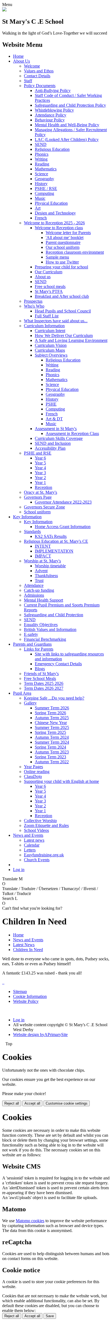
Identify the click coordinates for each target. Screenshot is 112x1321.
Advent (41, 570)
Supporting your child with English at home (61, 781)
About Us (21, 61)
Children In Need (28, 949)
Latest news (34, 840)
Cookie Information (30, 996)
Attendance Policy (50, 115)
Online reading (36, 771)
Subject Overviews (51, 355)
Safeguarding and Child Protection (53, 614)
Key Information (27, 516)
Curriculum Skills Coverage (59, 438)
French (41, 218)
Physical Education (51, 203)
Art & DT (54, 418)
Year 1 (40, 482)
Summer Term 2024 (52, 742)
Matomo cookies (30, 1220)
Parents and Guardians (32, 644)
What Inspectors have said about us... (56, 320)
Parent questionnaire (63, 242)
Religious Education (52, 149)
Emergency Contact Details (58, 663)
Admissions (34, 595)
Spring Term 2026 (50, 712)
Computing (44, 193)
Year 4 (40, 467)
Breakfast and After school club (62, 296)
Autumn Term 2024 (52, 737)
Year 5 (40, 463)
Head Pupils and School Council (63, 311)
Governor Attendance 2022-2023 (63, 502)
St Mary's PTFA (49, 291)
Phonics (41, 154)
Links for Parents (38, 649)
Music (40, 198)
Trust (39, 580)
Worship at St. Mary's (42, 561)
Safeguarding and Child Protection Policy (70, 105)
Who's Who (34, 306)
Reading (42, 164)
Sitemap (20, 991)
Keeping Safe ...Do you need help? (54, 698)
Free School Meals (40, 678)
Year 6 (40, 458)
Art (38, 208)
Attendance (33, 585)
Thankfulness (46, 575)
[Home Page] (4, 10)
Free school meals (50, 286)
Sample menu (57, 257)
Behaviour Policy (50, 120)
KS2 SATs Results (51, 536)
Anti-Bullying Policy (53, 90)
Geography (44, 178)
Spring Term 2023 (50, 757)
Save (50, 1316)
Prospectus (33, 301)
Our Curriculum (48, 271)
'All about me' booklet (64, 237)
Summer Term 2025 (52, 727)
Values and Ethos (39, 71)
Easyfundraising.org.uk (44, 855)
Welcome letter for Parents (68, 232)
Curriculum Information (44, 325)
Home (18, 56)
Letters (30, 850)
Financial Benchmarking (45, 639)
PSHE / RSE (46, 188)
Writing (41, 159)
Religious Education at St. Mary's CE (56, 541)
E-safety (31, 634)
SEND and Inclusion (53, 443)
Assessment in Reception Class (72, 433)
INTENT (43, 546)
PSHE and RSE (37, 453)
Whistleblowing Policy (54, 110)
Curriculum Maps (50, 350)
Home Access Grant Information (63, 526)
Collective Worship (40, 820)
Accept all (32, 1103)
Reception (43, 487)
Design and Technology (55, 213)
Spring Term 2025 (50, 732)
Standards (32, 531)
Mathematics (46, 169)
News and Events (28, 835)
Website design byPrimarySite (40, 1034)
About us (43, 276)
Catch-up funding (39, 590)
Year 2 (40, 477)
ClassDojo (33, 776)
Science (41, 173)
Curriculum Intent (50, 330)
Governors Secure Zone (44, 507)
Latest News (24, 944)
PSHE (51, 404)
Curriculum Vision (51, 345)
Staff (28, 80)
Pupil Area (22, 693)
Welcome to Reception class (59, 227)
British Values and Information (50, 629)
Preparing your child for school (61, 267)
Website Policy (26, 1001)
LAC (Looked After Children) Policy (67, 139)
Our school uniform (62, 247)
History (41, 183)
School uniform (37, 512)
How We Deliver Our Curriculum (64, 335)
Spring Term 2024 (50, 747)
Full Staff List (46, 316)
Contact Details (37, 75)
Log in (18, 869)
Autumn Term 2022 (52, 761)
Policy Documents (39, 85)
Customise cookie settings (67, 1103)
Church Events (36, 859)
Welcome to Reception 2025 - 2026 (54, 222)
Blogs (40, 668)
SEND (40, 144)
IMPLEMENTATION (54, 551)
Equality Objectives (41, 624)
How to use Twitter (62, 262)
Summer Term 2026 (52, 708)
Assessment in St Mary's (56, 428)
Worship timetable (50, 565)
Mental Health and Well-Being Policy (67, 124)
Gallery (30, 703)
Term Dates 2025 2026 (43, 683)
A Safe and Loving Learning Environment (71, 340)
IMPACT (43, 556)
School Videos (36, 830)
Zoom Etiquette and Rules (46, 825)
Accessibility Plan (50, 448)
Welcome (32, 66)
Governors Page (38, 497)
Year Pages (33, 766)
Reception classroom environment (75, 252)
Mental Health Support (43, 600)
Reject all (11, 1103)
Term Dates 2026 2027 (43, 688)
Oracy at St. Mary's (40, 492)
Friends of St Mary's (41, 673)
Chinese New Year (51, 722)
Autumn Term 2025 (52, 717)
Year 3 (40, 472)
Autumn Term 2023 (52, 752)
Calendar (31, 845)
